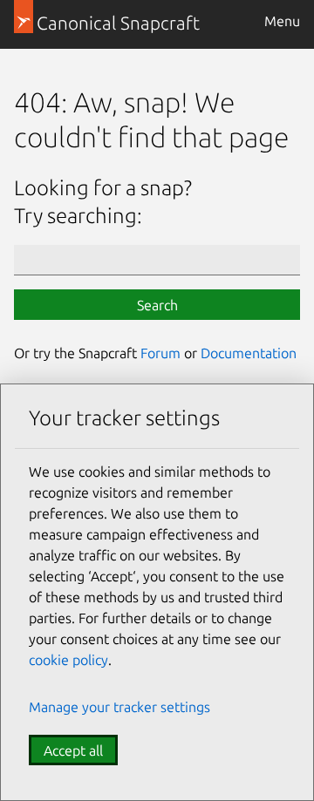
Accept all (73, 750)
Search (157, 305)
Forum (160, 353)
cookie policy (68, 660)
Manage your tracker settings (119, 707)
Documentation (249, 353)
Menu (282, 21)
